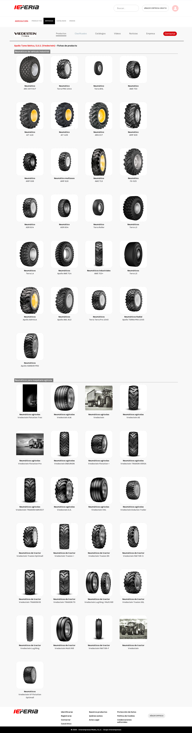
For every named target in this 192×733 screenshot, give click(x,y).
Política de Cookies (126, 716)
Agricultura (21, 21)
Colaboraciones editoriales (124, 721)
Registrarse (66, 716)
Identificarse (67, 712)
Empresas (49, 21)
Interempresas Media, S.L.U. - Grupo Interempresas (99, 730)
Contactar (170, 33)
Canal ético (66, 724)
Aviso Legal (94, 720)
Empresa (150, 33)
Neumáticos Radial (133, 318)
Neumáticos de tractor (30, 554)
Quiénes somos (96, 716)
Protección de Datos (126, 712)
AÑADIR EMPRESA (156, 716)
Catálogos (61, 21)
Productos (37, 21)
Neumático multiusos (64, 180)
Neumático (30, 87)
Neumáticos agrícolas (30, 416)
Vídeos (72, 21)
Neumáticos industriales (98, 272)
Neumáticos (133, 226)
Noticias (133, 33)
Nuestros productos (98, 712)
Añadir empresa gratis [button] (155, 8)
